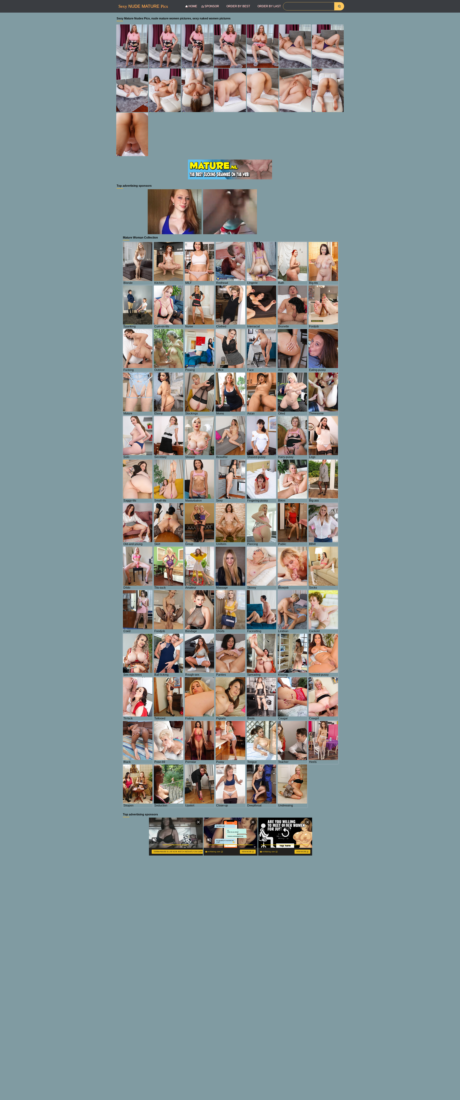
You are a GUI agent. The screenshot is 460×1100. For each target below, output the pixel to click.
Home (192, 6)
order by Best (238, 6)
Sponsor (211, 6)
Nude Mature (143, 6)
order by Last (269, 6)
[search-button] (339, 6)
